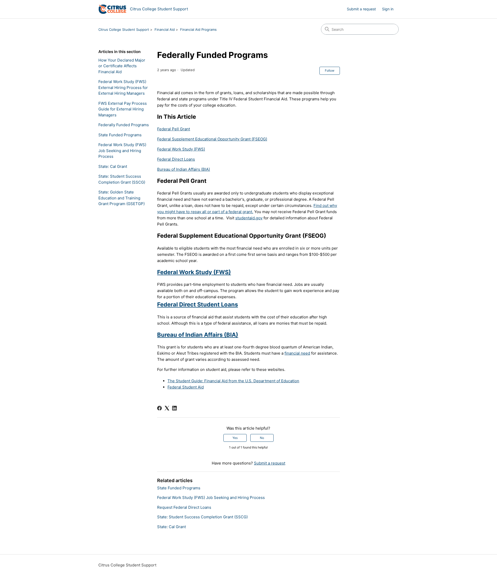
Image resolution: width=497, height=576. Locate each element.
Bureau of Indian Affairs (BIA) (183, 169)
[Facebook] (159, 408)
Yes (235, 438)
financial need (297, 353)
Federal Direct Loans (176, 159)
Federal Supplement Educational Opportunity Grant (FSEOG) (212, 139)
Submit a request (361, 9)
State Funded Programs (120, 134)
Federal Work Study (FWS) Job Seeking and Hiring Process (122, 150)
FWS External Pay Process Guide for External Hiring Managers (122, 109)
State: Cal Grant (112, 166)
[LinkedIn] (174, 408)
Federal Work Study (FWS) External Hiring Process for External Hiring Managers (123, 87)
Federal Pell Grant (173, 128)
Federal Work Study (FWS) (181, 149)
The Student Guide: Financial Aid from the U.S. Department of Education (233, 380)
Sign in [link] (387, 9)
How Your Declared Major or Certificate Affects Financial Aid (121, 66)
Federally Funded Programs (123, 124)
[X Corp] (167, 408)
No (262, 438)
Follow (329, 70)
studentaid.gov (248, 217)
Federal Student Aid (185, 387)
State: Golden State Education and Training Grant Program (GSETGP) (121, 198)
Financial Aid (165, 29)
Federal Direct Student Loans (197, 304)
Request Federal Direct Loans (184, 507)
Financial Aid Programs (198, 29)
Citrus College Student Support (123, 29)
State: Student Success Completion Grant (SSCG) (121, 179)
